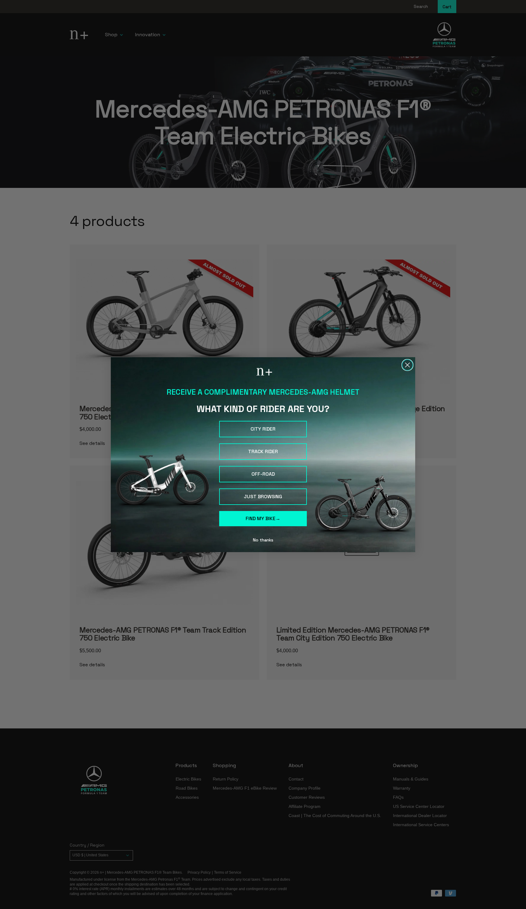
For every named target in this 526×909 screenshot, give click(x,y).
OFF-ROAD (263, 474)
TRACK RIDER (263, 451)
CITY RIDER (263, 429)
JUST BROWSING (263, 496)
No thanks (263, 540)
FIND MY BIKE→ (263, 518)
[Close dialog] (407, 365)
